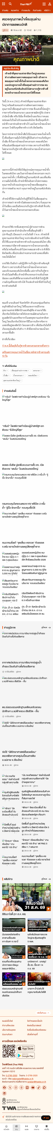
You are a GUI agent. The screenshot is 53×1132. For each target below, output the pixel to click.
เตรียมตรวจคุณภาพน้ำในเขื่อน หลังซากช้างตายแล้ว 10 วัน (26, 354)
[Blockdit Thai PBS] (44, 1087)
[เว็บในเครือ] (3, 4)
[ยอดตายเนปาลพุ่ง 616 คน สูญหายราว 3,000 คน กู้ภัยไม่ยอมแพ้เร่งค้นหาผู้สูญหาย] (11, 570)
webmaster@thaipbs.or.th (22, 1078)
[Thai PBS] (26, 4)
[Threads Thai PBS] (21, 1087)
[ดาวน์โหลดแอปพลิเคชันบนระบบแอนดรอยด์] (26, 1055)
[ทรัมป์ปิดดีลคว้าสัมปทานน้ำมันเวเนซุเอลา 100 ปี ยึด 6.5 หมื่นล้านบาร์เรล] (11, 598)
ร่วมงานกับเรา (7, 1034)
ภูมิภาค (5, 30)
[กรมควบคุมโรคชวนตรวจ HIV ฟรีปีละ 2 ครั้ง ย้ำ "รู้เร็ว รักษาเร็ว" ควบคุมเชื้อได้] (26, 487)
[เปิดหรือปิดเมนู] (44, 4)
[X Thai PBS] (10, 1087)
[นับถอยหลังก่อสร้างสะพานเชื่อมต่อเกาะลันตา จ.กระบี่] (13, 924)
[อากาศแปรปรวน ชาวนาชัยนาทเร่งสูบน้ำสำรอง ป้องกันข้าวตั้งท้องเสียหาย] (26, 645)
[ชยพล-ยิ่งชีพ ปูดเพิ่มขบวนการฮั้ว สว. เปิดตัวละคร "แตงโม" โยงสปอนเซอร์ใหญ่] (26, 448)
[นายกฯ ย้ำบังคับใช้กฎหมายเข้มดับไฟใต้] (39, 979)
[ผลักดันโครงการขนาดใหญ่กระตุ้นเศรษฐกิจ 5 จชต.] (39, 924)
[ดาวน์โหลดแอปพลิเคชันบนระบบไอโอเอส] (26, 1048)
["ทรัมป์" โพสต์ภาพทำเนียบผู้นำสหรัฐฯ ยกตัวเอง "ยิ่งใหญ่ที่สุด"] (26, 409)
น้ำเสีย (5, 375)
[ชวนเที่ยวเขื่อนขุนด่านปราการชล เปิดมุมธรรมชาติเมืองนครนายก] (13, 952)
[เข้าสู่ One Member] (50, 4)
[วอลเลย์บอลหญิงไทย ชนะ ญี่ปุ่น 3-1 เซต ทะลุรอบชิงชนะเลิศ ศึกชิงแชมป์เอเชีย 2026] (11, 557)
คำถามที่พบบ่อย (8, 1025)
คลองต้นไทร (32, 375)
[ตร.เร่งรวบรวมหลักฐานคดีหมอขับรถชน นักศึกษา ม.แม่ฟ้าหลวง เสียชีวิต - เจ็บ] (26, 690)
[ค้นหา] (10, 3)
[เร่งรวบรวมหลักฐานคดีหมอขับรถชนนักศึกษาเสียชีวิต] (13, 979)
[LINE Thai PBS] (27, 1087)
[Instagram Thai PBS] (16, 1087)
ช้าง (4, 370)
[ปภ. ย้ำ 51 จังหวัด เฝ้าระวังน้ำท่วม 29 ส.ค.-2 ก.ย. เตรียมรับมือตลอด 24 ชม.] (11, 611)
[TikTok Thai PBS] (38, 1087)
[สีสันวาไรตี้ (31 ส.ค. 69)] (26, 897)
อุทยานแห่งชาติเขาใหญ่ (11, 380)
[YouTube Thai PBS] (33, 1087)
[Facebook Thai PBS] (4, 1087)
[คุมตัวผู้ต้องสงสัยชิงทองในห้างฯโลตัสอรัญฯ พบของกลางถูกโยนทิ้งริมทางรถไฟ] (11, 796)
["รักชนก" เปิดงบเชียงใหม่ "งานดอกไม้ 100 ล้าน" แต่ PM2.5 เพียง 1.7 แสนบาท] (11, 844)
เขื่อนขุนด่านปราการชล (19, 370)
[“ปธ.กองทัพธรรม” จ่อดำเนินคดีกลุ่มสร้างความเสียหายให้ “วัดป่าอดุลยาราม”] (11, 779)
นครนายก (36, 370)
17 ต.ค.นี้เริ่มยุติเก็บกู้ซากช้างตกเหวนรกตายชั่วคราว (25, 346)
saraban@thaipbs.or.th (36, 1081)
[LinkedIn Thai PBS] (4, 1093)
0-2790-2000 (11, 1075)
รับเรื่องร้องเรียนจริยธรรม (36, 1029)
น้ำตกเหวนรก (18, 375)
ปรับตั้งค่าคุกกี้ (32, 1034)
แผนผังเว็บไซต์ (7, 1020)
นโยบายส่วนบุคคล (8, 1029)
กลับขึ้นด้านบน (41, 1013)
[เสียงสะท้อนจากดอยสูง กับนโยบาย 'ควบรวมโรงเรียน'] (11, 584)
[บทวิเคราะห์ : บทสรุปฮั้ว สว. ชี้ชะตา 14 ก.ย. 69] (39, 952)
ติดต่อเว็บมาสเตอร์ (34, 1025)
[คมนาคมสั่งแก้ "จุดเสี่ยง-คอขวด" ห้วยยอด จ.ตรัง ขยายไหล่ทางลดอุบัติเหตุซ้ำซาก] (26, 526)
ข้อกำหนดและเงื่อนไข (34, 1020)
